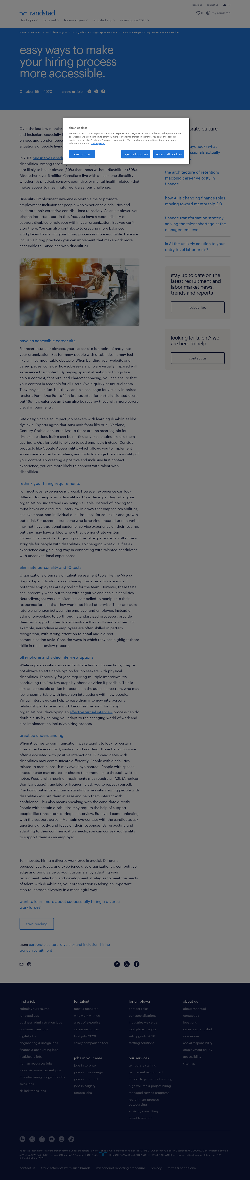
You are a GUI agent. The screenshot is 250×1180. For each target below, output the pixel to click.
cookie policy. (98, 143)
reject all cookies (135, 154)
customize (82, 154)
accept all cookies (168, 154)
